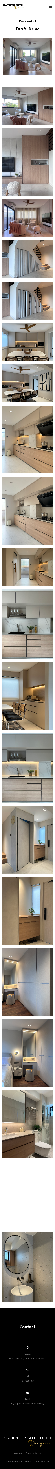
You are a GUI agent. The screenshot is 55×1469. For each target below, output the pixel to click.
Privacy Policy (17, 1453)
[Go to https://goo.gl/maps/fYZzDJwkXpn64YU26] (27, 1353)
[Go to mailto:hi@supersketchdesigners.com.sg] (27, 1398)
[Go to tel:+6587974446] (27, 1376)
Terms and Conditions (34, 1453)
